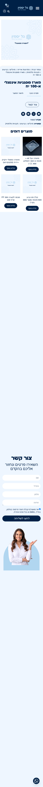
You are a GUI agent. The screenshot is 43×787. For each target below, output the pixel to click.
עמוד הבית (36, 70)
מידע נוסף (32, 169)
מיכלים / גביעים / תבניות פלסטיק (19, 124)
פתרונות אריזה (23, 70)
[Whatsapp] (36, 781)
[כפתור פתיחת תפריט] (37, 8)
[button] (8, 11)
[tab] (34, 93)
